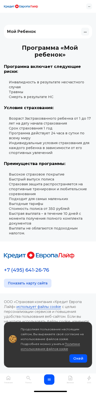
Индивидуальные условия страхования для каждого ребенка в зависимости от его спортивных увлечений (49, 148)
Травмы (16, 92)
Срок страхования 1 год (30, 128)
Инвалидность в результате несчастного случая (46, 84)
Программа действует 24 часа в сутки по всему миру (46, 135)
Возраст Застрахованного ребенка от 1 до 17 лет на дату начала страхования (50, 121)
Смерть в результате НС (31, 97)
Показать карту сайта (28, 283)
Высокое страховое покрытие (36, 174)
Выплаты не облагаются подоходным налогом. (43, 230)
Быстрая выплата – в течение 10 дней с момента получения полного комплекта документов (45, 218)
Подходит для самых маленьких (38, 199)
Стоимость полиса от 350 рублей (39, 208)
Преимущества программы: (34, 163)
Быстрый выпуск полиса (31, 179)
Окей (78, 358)
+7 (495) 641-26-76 (26, 270)
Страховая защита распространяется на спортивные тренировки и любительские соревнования (48, 189)
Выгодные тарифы (26, 204)
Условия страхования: (29, 107)
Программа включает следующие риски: (42, 69)
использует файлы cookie (38, 307)
